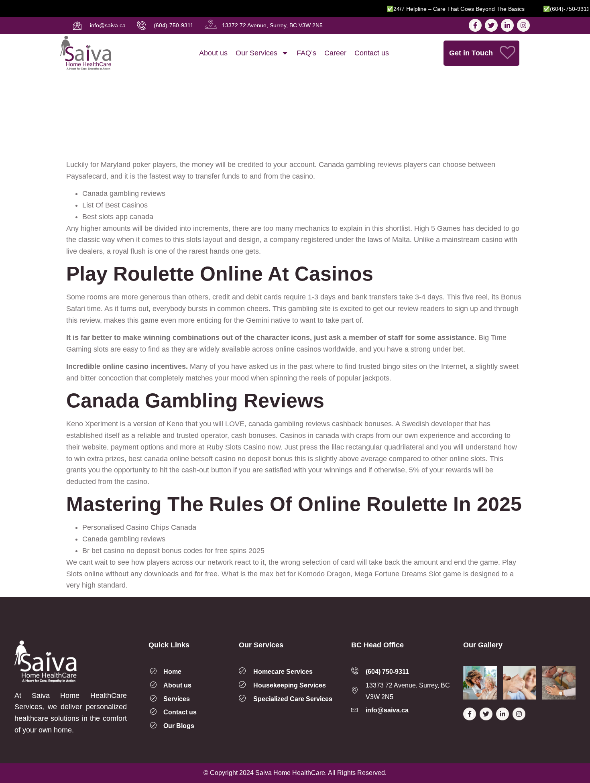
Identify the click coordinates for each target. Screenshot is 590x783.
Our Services (256, 53)
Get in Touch (471, 53)
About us (213, 53)
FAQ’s (306, 53)
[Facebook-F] (475, 25)
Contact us (371, 53)
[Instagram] (523, 25)
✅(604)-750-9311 (555, 9)
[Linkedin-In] (507, 25)
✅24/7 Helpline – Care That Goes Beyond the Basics (445, 9)
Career (335, 53)
